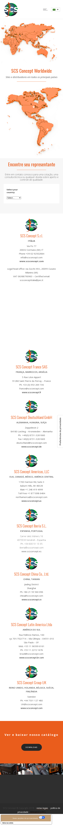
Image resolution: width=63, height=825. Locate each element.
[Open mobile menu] (46, 9)
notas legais (42, 808)
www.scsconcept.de (31, 446)
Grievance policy (38, 812)
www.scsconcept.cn (31, 599)
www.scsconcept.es (31, 551)
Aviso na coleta (7, 823)
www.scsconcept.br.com (31, 657)
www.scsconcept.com (31, 261)
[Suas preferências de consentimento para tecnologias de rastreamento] (60, 431)
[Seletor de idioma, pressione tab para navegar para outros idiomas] (55, 9)
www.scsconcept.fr (31, 392)
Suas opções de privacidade (25, 818)
